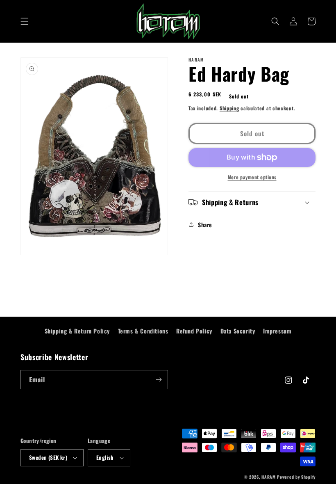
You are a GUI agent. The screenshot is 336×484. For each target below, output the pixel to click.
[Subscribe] (159, 379)
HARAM (268, 477)
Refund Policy (194, 330)
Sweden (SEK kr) (48, 457)
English (105, 457)
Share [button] (205, 224)
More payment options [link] (252, 177)
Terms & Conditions (143, 330)
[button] (25, 21)
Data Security (237, 330)
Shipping (229, 108)
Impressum (277, 330)
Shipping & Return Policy (77, 330)
